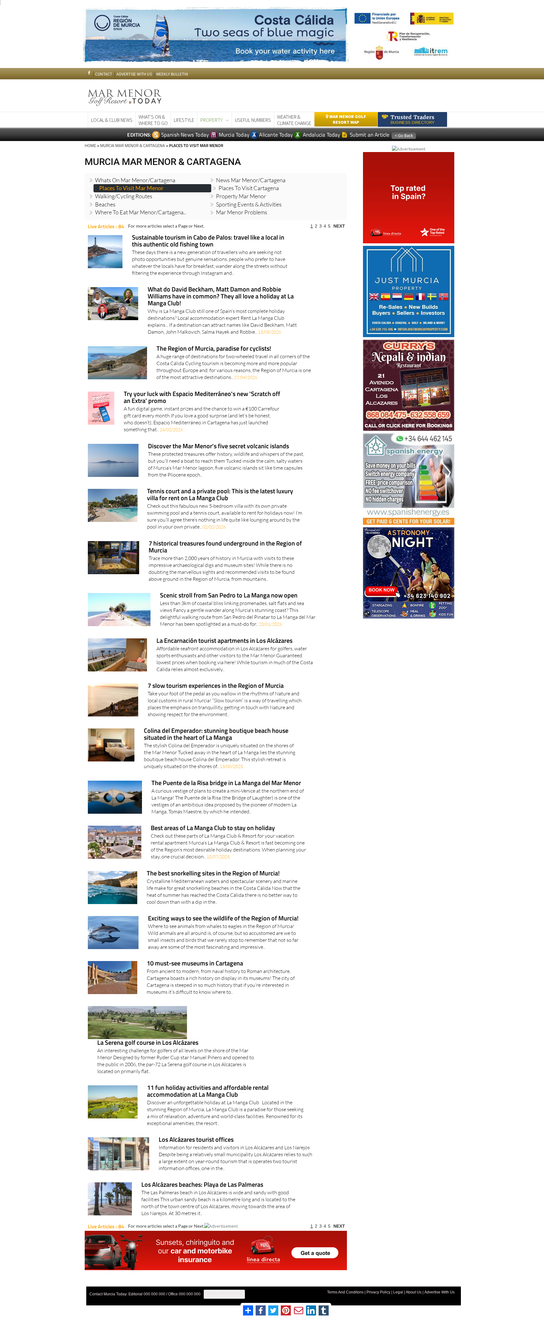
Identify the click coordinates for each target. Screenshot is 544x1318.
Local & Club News (112, 120)
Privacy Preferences (224, 1294)
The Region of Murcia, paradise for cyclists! (213, 349)
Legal (398, 1292)
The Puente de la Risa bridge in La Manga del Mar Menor (226, 783)
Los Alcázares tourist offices (196, 1140)
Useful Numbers (253, 120)
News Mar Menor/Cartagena (251, 180)
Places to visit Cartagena (248, 187)
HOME (90, 145)
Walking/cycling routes (123, 196)
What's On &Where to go (153, 120)
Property (211, 120)
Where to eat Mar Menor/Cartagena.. (140, 212)
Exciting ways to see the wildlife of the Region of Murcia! (223, 919)
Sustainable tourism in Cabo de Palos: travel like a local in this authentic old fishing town (208, 241)
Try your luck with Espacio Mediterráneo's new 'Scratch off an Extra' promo (202, 397)
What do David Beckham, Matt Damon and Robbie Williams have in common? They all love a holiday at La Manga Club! (221, 297)
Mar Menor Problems (241, 212)
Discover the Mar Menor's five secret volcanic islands (218, 446)
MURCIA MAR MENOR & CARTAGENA (132, 145)
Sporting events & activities (249, 204)
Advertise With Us (439, 1292)
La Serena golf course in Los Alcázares (147, 1043)
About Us (414, 1292)
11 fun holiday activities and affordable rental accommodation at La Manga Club (208, 1091)
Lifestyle (184, 120)
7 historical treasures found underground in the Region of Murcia (225, 547)
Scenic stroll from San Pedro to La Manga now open (229, 596)
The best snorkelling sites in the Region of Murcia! (213, 874)
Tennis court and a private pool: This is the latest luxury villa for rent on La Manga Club (220, 495)
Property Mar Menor (241, 196)
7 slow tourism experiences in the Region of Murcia (216, 686)
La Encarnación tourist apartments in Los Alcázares (224, 641)
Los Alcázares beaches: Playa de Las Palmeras (202, 1185)
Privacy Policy (378, 1292)
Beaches (105, 204)
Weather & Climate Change (294, 120)
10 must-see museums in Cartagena (195, 964)
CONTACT (103, 74)
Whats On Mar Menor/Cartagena (135, 180)
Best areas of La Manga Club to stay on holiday (213, 828)
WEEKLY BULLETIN (172, 74)
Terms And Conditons (345, 1292)
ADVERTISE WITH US (133, 74)
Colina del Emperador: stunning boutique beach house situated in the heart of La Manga (216, 734)
